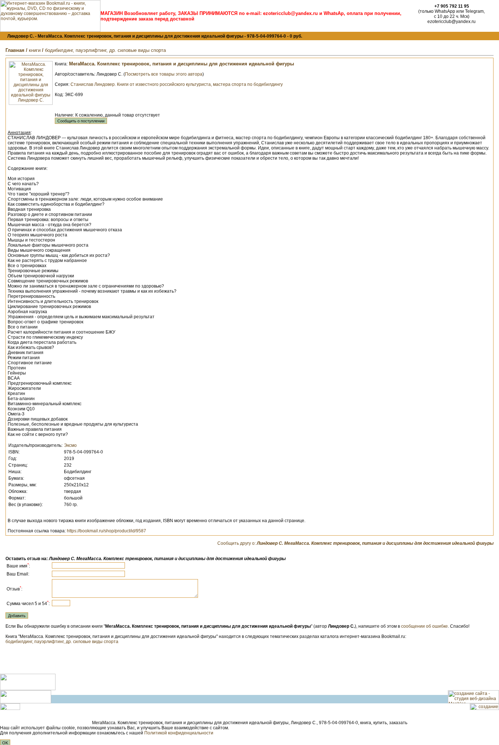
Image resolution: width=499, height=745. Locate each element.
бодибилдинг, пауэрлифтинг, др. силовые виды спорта (105, 50)
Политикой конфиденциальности (178, 733)
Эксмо (70, 445)
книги (35, 50)
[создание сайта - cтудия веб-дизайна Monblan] (473, 701)
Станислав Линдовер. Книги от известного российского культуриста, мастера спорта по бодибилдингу (177, 84)
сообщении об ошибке (424, 626)
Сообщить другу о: (355, 543)
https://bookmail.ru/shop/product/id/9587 (106, 530)
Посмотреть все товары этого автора (163, 74)
